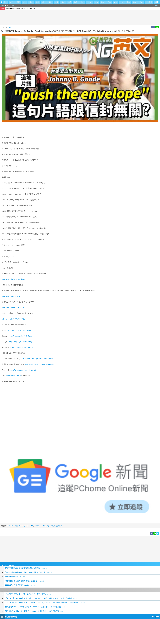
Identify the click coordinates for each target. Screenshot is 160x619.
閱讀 (141, 2)
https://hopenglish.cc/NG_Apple (20, 330)
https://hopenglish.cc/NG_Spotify (21, 336)
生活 (82, 2)
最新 (5, 2)
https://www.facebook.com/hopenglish (24, 370)
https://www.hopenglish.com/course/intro (38, 359)
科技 (43, 2)
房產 (121, 2)
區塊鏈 (53, 526)
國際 (50, 2)
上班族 (89, 2)
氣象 (156, 5)
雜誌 (134, 2)
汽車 (109, 2)
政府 (115, 2)
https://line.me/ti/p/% (13, 376)
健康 (62, 2)
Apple (21, 526)
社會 (31, 2)
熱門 (11, 2)
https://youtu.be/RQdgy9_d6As (13, 279)
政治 (24, 2)
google (26, 526)
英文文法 (59, 526)
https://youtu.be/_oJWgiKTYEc (13, 296)
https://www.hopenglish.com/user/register (39, 364)
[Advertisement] (55, 549)
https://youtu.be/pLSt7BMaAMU (13, 307)
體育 (75, 2)
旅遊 (102, 2)
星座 (128, 2)
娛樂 (69, 2)
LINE (31, 526)
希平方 (11, 27)
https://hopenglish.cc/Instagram (22, 347)
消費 (96, 2)
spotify (43, 526)
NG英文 (37, 526)
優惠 (48, 526)
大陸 (56, 2)
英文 (16, 526)
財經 (37, 2)
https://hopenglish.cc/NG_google (21, 342)
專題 (18, 2)
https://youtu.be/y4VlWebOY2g (13, 319)
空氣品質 (149, 2)
